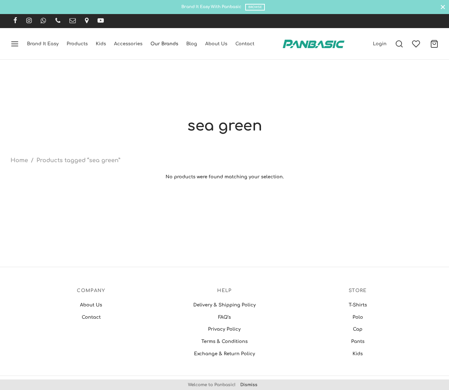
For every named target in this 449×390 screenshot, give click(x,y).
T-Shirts (358, 305)
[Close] (442, 6)
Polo (358, 317)
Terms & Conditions (224, 341)
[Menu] (15, 44)
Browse (255, 7)
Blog (191, 43)
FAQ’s (224, 317)
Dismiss (248, 384)
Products (77, 43)
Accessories (128, 43)
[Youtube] (101, 21)
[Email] (73, 21)
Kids (101, 43)
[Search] (399, 44)
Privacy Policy (224, 329)
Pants (357, 341)
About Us (216, 43)
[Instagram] (29, 21)
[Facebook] (15, 21)
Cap (357, 329)
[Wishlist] (417, 44)
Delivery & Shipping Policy (224, 305)
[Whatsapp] (43, 21)
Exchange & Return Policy (224, 353)
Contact (244, 43)
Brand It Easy (43, 43)
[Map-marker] (86, 21)
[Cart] (434, 44)
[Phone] (58, 21)
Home (19, 160)
